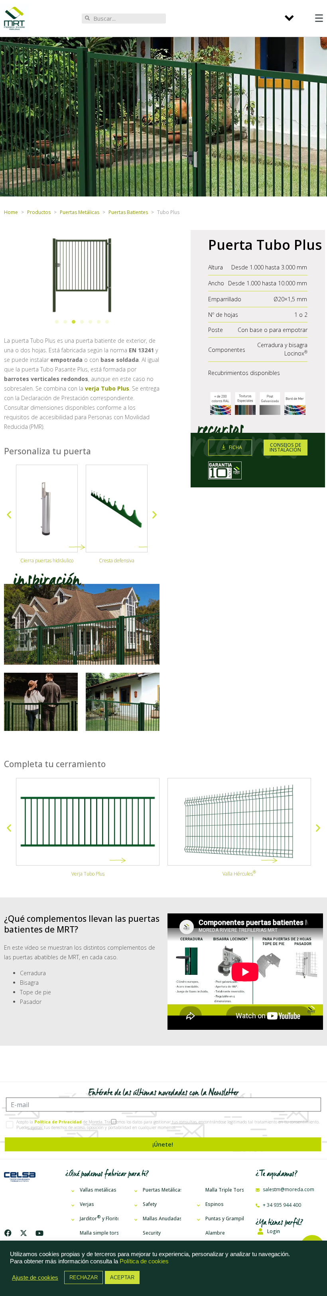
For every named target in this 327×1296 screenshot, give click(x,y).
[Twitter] (23, 1233)
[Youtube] (39, 1233)
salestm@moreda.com (288, 1189)
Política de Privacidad (58, 1122)
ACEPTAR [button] (122, 1277)
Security (152, 1232)
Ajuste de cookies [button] (35, 1277)
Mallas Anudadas (162, 1218)
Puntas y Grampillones (224, 1218)
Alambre (215, 1232)
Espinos (214, 1204)
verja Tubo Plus (107, 388)
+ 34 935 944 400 (281, 1205)
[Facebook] (10, 1233)
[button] (57, 322)
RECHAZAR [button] (83, 1277)
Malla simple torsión (99, 1232)
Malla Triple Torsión (224, 1189)
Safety (150, 1204)
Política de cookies (144, 1261)
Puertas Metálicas (162, 1189)
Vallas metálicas (98, 1189)
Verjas (87, 1204)
